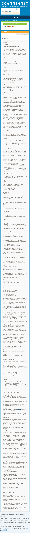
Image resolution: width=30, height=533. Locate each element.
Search (18, 8)
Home (2, 20)
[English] (4, 26)
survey (16, 84)
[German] (7, 26)
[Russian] (12, 26)
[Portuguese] (10, 26)
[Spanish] (14, 26)
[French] (6, 26)
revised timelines (18, 409)
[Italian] (9, 26)
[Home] (15, 4)
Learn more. (11, 524)
